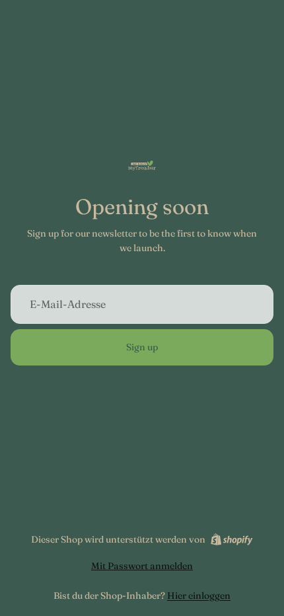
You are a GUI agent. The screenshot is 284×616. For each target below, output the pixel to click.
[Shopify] (231, 539)
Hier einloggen (199, 595)
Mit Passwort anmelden (142, 566)
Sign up (142, 347)
